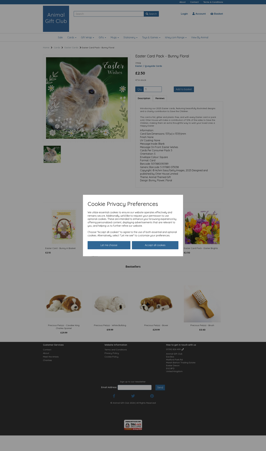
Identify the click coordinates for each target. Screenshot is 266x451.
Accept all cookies (155, 245)
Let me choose (109, 245)
